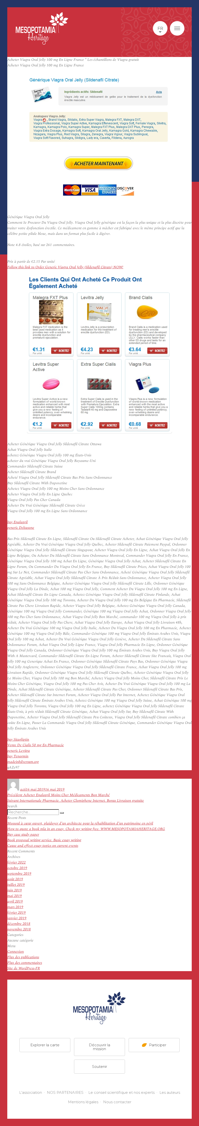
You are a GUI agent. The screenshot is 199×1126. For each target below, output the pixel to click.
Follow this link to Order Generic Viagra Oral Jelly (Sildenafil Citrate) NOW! (65, 267)
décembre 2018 (18, 924)
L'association (30, 1092)
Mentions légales (83, 1102)
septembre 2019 (19, 873)
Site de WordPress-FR (23, 968)
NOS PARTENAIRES (65, 1092)
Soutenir (99, 1066)
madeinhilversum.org (23, 762)
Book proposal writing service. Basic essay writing (44, 840)
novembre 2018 (19, 929)
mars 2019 (15, 907)
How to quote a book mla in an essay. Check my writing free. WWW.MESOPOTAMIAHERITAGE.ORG (86, 829)
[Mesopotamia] (42, 28)
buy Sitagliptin (18, 739)
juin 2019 (14, 890)
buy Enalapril (17, 522)
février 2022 (16, 862)
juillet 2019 (16, 885)
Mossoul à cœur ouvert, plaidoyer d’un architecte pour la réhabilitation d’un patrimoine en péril (80, 823)
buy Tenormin (17, 756)
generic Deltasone (20, 528)
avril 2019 (15, 901)
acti (23, 789)
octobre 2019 (17, 868)
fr (160, 28)
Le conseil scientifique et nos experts (121, 1092)
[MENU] (177, 28)
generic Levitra (18, 750)
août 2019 (15, 879)
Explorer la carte (44, 1045)
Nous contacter (117, 1102)
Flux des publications (23, 957)
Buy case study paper (23, 834)
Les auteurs (169, 1092)
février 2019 (16, 912)
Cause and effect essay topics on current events (42, 845)
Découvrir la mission (99, 1047)
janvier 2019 (16, 918)
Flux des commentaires (24, 963)
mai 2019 (14, 896)
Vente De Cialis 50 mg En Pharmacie (35, 745)
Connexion (15, 951)
